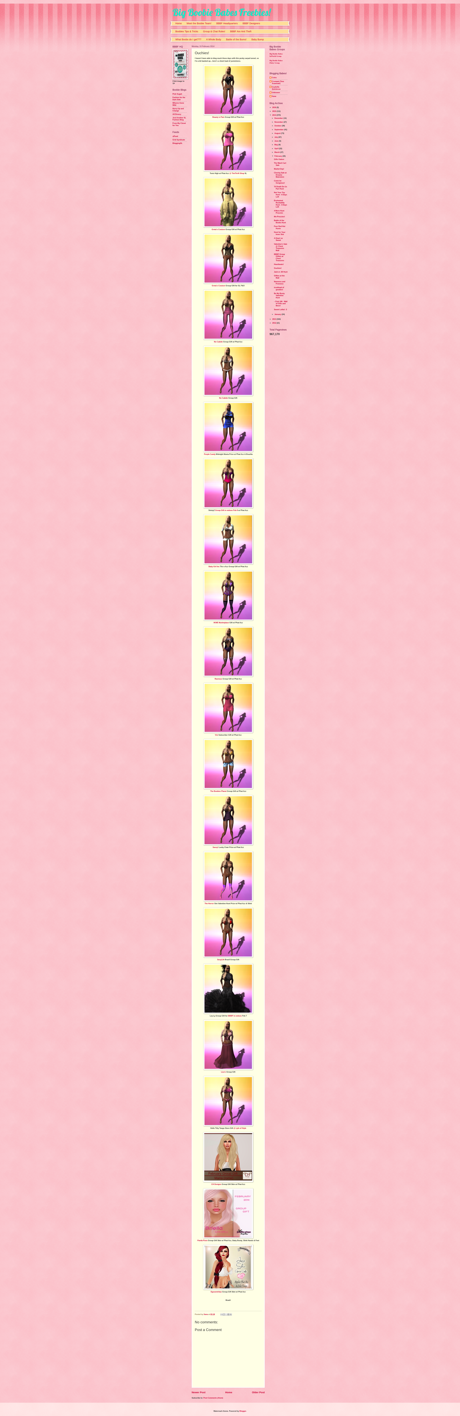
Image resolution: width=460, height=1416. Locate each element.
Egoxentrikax (216, 1292)
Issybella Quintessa (276, 88)
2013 (274, 319)
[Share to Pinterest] (231, 1314)
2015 (274, 111)
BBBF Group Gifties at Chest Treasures (279, 257)
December (278, 118)
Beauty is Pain (218, 117)
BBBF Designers (251, 23)
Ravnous (218, 679)
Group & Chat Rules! (214, 31)
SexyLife (221, 960)
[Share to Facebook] (228, 1314)
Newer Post (198, 1392)
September (279, 130)
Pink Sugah (177, 94)
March (277, 152)
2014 (274, 115)
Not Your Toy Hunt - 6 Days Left (280, 195)
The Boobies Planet (218, 791)
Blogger (242, 1411)
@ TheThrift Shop (236, 173)
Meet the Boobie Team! (199, 23)
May (276, 145)
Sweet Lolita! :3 (280, 309)
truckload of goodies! (279, 289)
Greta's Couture (218, 229)
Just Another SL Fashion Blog (179, 119)
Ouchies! (278, 268)
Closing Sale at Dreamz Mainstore (280, 175)
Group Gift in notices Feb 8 (226, 510)
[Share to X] (226, 1314)
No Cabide (218, 342)
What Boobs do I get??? (188, 39)
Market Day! (279, 169)
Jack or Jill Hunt (281, 272)
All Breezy (176, 114)
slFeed (175, 136)
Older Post (258, 1392)
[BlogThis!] (224, 1314)
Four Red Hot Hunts (279, 227)
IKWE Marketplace (221, 623)
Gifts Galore (279, 159)
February (278, 156)
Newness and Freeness (279, 283)
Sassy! (215, 847)
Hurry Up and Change (178, 110)
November (279, 122)
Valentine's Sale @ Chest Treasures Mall (280, 247)
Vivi (216, 735)
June (276, 141)
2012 (274, 323)
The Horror (209, 903)
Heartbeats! (279, 264)
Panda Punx (202, 1240)
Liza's (223, 1072)
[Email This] (221, 1314)
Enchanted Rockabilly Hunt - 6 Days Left (280, 204)
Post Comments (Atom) (213, 1398)
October (278, 126)
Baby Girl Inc (214, 566)
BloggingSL (177, 143)
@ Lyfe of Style (240, 1128)
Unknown (276, 93)
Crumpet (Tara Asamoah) (278, 82)
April (276, 148)
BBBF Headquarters (227, 23)
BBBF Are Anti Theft (240, 31)
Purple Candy (210, 454)
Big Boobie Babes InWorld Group (276, 55)
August (277, 133)
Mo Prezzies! (279, 217)
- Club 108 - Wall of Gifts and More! (280, 304)
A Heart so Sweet (278, 239)
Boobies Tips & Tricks (186, 31)
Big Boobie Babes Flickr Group (276, 61)
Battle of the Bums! (236, 39)
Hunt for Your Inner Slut (279, 233)
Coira (274, 78)
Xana (274, 96)
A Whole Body (213, 39)
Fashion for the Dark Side (178, 99)
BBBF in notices (235, 1016)
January (278, 314)
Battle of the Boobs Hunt (280, 221)
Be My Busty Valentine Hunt (279, 296)
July (276, 137)
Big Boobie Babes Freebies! (221, 12)
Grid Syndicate (178, 140)
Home (178, 23)
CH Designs (216, 1184)
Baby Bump (257, 39)
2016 (274, 107)
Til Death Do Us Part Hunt (280, 188)
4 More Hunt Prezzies (279, 212)
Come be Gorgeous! (279, 182)
